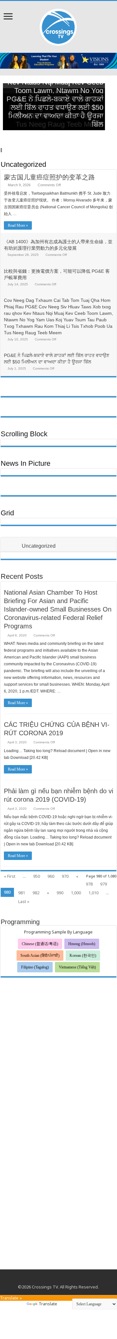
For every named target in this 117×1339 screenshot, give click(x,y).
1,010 (93, 893)
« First (9, 876)
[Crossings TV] (58, 25)
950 (36, 876)
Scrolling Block (24, 434)
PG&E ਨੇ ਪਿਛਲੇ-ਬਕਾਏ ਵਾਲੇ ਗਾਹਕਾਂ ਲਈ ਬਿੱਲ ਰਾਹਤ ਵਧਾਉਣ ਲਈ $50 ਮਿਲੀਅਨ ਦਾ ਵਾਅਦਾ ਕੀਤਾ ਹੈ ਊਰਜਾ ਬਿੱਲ (54, 111)
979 (103, 884)
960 (50, 876)
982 (35, 893)
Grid (7, 513)
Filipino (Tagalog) (35, 967)
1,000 (76, 893)
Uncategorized (23, 164)
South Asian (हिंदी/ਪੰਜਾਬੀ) (39, 955)
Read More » (18, 225)
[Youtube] (58, 1279)
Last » (23, 901)
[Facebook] (52, 1279)
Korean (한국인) (83, 955)
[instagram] (64, 1279)
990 (60, 893)
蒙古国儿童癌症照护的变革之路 (49, 177)
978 (89, 884)
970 (65, 876)
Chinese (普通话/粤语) (40, 944)
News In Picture (25, 463)
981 (21, 893)
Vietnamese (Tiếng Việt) (77, 967)
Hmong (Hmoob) (81, 944)
